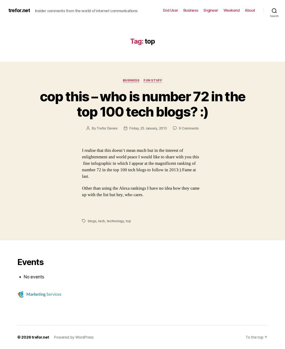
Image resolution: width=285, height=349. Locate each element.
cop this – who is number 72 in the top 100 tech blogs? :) (142, 104)
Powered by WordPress (74, 337)
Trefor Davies (107, 128)
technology (115, 221)
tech (101, 221)
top (128, 221)
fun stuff (153, 80)
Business (190, 10)
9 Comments (188, 128)
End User (170, 10)
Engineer (211, 10)
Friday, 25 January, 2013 (148, 128)
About (250, 10)
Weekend (231, 10)
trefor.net (19, 10)
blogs (92, 221)
